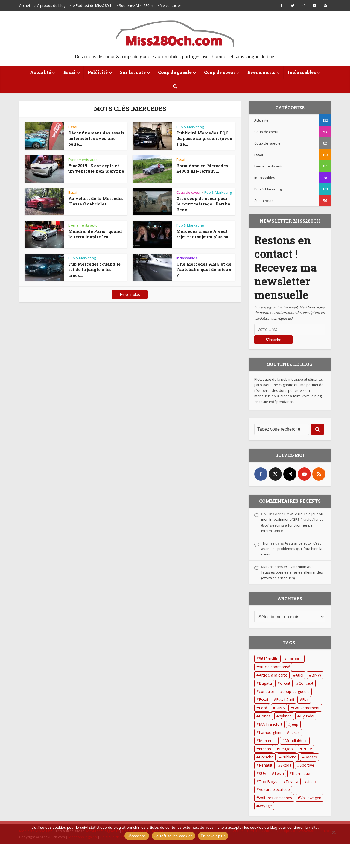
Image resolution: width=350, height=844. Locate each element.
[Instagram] (289, 474)
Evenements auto (83, 159)
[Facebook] (260, 474)
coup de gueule (296, 691)
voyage (265, 805)
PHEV (307, 748)
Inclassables (302, 72)
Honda (265, 716)
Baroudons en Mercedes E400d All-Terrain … (202, 168)
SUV (262, 773)
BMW (316, 675)
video (311, 781)
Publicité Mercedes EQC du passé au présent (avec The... (204, 138)
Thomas (268, 543)
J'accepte (136, 836)
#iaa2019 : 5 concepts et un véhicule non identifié (96, 168)
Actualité (40, 72)
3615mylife (268, 658)
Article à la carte (273, 675)
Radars (311, 757)
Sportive (307, 765)
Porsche (266, 757)
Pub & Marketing (190, 126)
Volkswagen (310, 797)
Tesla (279, 773)
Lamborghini (270, 732)
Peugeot (286, 748)
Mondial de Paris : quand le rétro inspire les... (95, 233)
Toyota (291, 781)
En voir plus (130, 294)
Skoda (286, 765)
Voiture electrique (274, 789)
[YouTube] (304, 474)
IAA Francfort (270, 724)
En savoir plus (213, 836)
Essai (69, 72)
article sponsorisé (274, 666)
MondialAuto (296, 740)
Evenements (261, 72)
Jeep (294, 724)
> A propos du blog (49, 5)
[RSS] (318, 474)
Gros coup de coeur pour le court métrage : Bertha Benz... (203, 204)
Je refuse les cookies (173, 836)
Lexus (294, 732)
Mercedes (267, 740)
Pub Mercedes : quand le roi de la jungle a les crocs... (94, 269)
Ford (263, 707)
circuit (285, 683)
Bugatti (265, 683)
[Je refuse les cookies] (333, 832)
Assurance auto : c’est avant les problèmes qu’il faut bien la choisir (291, 549)
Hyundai (307, 716)
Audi (299, 675)
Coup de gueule (175, 72)
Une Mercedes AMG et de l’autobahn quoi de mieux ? (203, 269)
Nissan (265, 748)
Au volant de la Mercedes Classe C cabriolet (96, 201)
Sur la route (133, 72)
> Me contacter (169, 5)
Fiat (305, 699)
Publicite (289, 757)
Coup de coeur (219, 72)
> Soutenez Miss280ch (134, 5)
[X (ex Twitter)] (275, 474)
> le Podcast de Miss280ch (90, 5)
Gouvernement (306, 707)
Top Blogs (268, 781)
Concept (306, 683)
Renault (265, 765)
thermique (301, 773)
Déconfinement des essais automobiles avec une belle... (96, 138)
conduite (266, 691)
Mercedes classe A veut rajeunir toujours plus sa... (204, 233)
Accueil (25, 5)
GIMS (280, 707)
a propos (294, 658)
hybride (285, 716)
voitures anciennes (275, 797)
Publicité (98, 72)
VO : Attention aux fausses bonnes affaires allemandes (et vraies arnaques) (292, 572)
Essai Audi (285, 699)
